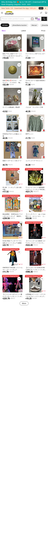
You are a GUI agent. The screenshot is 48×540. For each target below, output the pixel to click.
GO (40, 8)
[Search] (44, 19)
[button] (37, 19)
